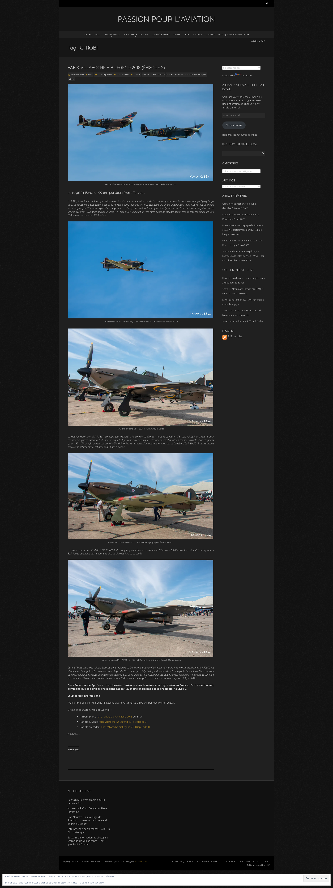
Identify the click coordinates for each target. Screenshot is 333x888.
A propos (197, 34)
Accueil (88, 34)
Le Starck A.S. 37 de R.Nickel (248, 321)
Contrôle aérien (161, 34)
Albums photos (112, 34)
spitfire (71, 79)
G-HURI (145, 74)
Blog (97, 34)
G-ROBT (169, 74)
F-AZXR (137, 74)
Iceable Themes (141, 861)
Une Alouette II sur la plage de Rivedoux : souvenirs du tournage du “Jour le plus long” (243, 230)
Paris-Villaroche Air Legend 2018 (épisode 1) (125, 727)
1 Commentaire (122, 74)
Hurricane (179, 74)
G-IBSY (153, 74)
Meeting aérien (106, 74)
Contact (210, 34)
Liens (186, 34)
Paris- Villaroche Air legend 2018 (114, 716)
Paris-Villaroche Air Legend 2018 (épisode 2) (116, 67)
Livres (176, 34)
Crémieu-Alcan (230, 288)
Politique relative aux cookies (92, 882)
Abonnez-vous (234, 125)
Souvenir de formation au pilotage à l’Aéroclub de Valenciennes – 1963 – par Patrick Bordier (243, 256)
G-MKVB (161, 74)
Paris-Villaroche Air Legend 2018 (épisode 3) (123, 721)
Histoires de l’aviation (136, 34)
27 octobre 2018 (77, 74)
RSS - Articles (234, 336)
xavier (90, 74)
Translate (247, 75)
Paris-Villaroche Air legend (195, 74)
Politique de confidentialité (233, 34)
